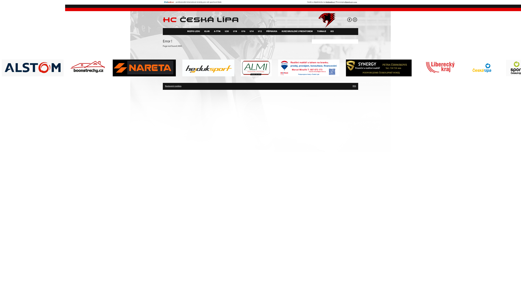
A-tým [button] (217, 31)
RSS (354, 86)
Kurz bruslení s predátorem (297, 31)
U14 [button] (252, 31)
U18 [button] (235, 31)
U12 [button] (260, 31)
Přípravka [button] (271, 31)
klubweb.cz (330, 2)
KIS (332, 31)
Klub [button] (207, 31)
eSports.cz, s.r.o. (350, 2)
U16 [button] (243, 31)
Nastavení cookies (173, 86)
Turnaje (321, 31)
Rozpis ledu (193, 31)
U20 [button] (227, 31)
